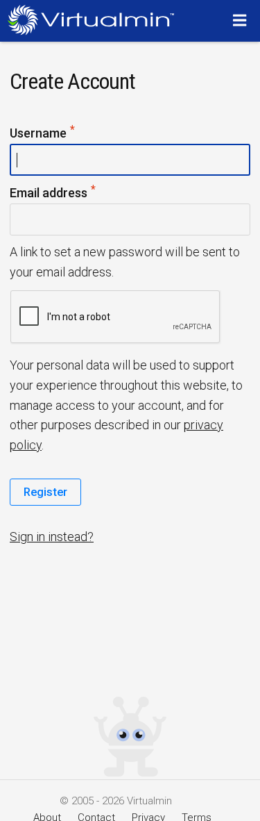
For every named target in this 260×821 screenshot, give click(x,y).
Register (45, 492)
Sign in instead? (52, 536)
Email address (74, 191)
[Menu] (241, 20)
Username (64, 132)
